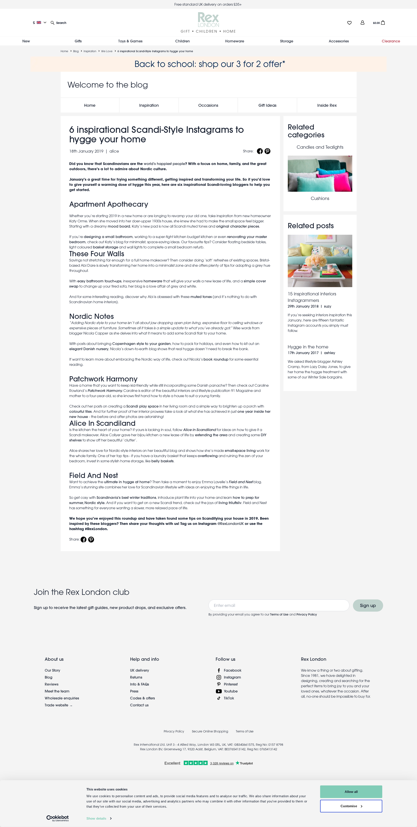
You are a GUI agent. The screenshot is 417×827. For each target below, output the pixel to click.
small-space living (240, 450)
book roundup (216, 359)
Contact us (139, 705)
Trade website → (59, 705)
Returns (136, 677)
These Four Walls (96, 253)
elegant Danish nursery (88, 348)
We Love (107, 51)
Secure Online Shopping (210, 731)
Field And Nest (93, 475)
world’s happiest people (164, 163)
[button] (58, 22)
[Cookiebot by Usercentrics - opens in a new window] (58, 818)
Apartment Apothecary (108, 204)
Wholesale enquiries (62, 698)
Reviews (51, 684)
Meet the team (57, 691)
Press (134, 691)
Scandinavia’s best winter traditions (126, 497)
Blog (76, 51)
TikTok (229, 698)
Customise (349, 806)
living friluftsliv (230, 502)
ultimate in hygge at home (127, 481)
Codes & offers (142, 698)
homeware (153, 281)
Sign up (368, 605)
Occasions (208, 105)
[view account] (362, 22)
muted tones (201, 296)
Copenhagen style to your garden (141, 343)
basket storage (105, 247)
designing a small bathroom (108, 236)
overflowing (208, 455)
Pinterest (231, 684)
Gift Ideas (267, 105)
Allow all (351, 792)
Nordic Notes (91, 316)
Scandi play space (142, 406)
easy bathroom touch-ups (99, 281)
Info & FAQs (139, 684)
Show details (96, 818)
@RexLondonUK (231, 523)
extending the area (211, 435)
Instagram (232, 677)
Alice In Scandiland (102, 423)
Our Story (52, 670)
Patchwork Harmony (103, 378)
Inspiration (90, 51)
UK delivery (139, 670)
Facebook (233, 670)
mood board (119, 226)
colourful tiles (80, 411)
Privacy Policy (306, 614)
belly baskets (162, 461)
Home (64, 51)
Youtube (231, 691)
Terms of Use (279, 614)
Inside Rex (327, 105)
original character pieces (237, 226)
